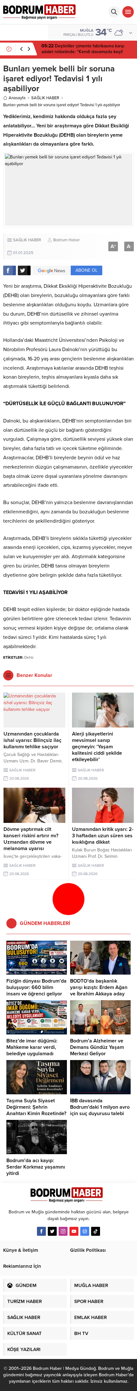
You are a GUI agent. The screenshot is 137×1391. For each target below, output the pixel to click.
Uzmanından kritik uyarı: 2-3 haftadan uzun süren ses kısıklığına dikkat (102, 835)
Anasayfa (17, 98)
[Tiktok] (95, 1231)
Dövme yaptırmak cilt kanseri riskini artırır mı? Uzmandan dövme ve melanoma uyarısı (31, 839)
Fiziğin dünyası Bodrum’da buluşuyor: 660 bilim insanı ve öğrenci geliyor (36, 987)
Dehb (28, 657)
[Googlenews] (84, 1231)
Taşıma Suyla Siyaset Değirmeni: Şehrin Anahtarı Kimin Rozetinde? (36, 1107)
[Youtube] (73, 1231)
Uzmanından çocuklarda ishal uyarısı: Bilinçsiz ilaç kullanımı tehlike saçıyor (32, 740)
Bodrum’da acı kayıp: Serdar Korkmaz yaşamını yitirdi (35, 1167)
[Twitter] (52, 1231)
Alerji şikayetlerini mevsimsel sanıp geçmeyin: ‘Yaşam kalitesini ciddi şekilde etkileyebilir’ (97, 747)
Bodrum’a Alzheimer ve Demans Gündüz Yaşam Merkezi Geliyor (97, 1047)
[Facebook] (41, 1231)
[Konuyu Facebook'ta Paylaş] (9, 270)
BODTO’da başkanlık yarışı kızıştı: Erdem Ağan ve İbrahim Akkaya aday (98, 987)
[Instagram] (63, 1231)
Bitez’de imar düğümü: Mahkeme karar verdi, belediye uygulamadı (31, 1047)
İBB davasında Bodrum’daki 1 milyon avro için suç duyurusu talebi (100, 1107)
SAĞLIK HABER (45, 98)
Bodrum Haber (66, 240)
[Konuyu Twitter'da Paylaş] (24, 270)
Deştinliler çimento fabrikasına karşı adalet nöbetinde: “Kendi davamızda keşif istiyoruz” (82, 51)
